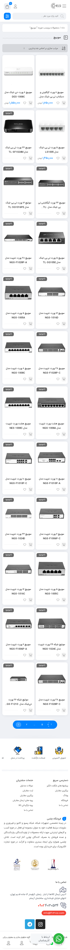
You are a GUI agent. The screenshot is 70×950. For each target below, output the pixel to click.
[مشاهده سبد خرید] (7, 7)
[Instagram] (40, 924)
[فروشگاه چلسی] (56, 6)
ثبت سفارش (28, 791)
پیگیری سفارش (61, 791)
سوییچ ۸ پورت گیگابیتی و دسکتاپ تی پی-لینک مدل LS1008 (51, 96)
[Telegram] (30, 924)
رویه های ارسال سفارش (23, 800)
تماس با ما (63, 805)
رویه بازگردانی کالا (25, 805)
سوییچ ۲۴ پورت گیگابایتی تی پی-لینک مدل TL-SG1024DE (51, 207)
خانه (63, 28)
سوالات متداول (26, 786)
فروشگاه (64, 800)
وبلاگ (65, 795)
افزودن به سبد (64, 103)
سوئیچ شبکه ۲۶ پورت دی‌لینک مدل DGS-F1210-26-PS (18, 704)
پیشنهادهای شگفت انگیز (57, 786)
